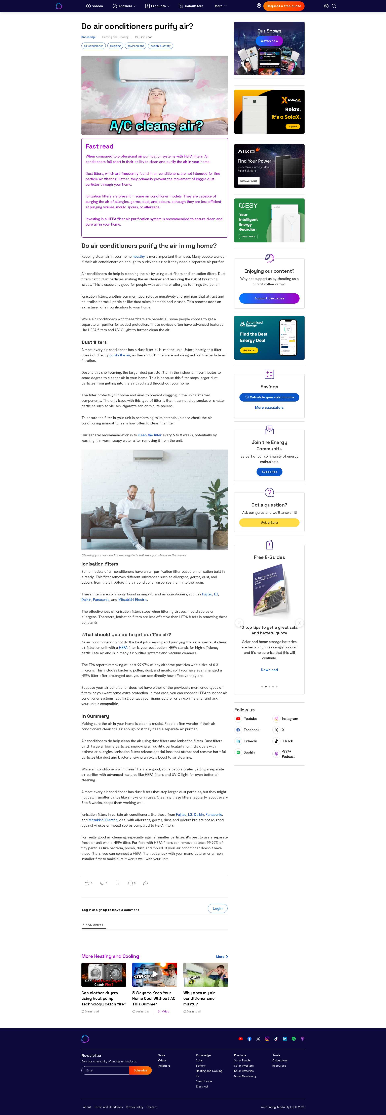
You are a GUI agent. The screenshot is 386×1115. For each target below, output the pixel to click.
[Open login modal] (326, 6)
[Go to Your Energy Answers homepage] (59, 6)
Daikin (86, 599)
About (87, 1107)
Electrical (202, 1086)
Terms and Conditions (108, 1107)
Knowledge (88, 37)
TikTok (287, 741)
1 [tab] (262, 687)
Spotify (249, 752)
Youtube (250, 718)
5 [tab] (277, 687)
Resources (279, 1065)
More (220, 956)
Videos (162, 1060)
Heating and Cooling (115, 37)
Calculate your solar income (271, 397)
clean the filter (150, 435)
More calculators (269, 407)
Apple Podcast (288, 754)
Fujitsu (207, 594)
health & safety (160, 46)
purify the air (120, 355)
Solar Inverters (244, 1065)
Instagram (290, 718)
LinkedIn (250, 741)
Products (240, 1055)
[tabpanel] (269, 620)
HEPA (123, 647)
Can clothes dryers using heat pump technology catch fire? (103, 998)
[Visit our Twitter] (258, 1039)
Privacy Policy (134, 1107)
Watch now (269, 41)
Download (269, 675)
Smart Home (204, 1081)
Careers (152, 1107)
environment (135, 46)
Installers (164, 1065)
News (161, 1055)
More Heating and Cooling (110, 956)
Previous (239, 623)
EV (197, 1076)
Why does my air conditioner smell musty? (200, 998)
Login (218, 908)
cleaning (115, 46)
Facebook (251, 729)
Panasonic (101, 599)
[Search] (334, 6)
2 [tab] (266, 687)
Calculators (280, 1060)
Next (300, 623)
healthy (139, 256)
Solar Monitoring (245, 1076)
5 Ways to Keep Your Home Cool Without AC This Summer (154, 998)
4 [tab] (273, 687)
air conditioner (93, 46)
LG (216, 594)
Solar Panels (242, 1060)
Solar (199, 1060)
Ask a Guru (269, 522)
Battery (200, 1065)
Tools (276, 1055)
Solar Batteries (244, 1071)
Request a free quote (284, 6)
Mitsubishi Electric (132, 599)
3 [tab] (269, 687)
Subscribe (269, 472)
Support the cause (269, 298)
